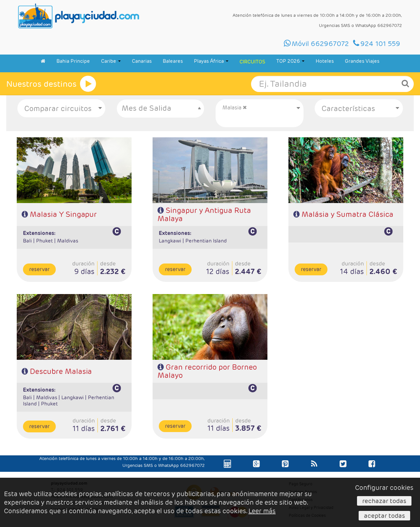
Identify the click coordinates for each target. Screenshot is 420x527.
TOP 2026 (288, 61)
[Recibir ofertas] (314, 470)
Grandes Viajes (362, 61)
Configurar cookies (384, 487)
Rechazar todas (384, 501)
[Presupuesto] (228, 470)
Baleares (173, 61)
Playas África (209, 61)
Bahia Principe (73, 61)
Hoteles (325, 61)
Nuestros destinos (41, 84)
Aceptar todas (384, 515)
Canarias (142, 61)
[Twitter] (343, 470)
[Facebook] (371, 470)
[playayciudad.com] (78, 15)
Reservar (39, 269)
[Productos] (87, 83)
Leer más (262, 511)
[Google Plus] (256, 470)
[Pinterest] (285, 470)
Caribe (109, 61)
